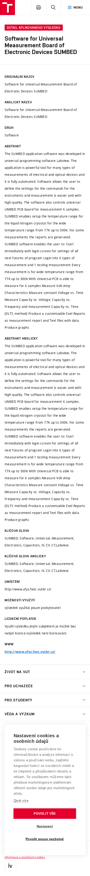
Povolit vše (45, 813)
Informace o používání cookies (25, 857)
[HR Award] (10, 865)
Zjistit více (21, 800)
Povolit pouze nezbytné (45, 839)
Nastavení (45, 826)
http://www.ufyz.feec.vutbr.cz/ (30, 652)
